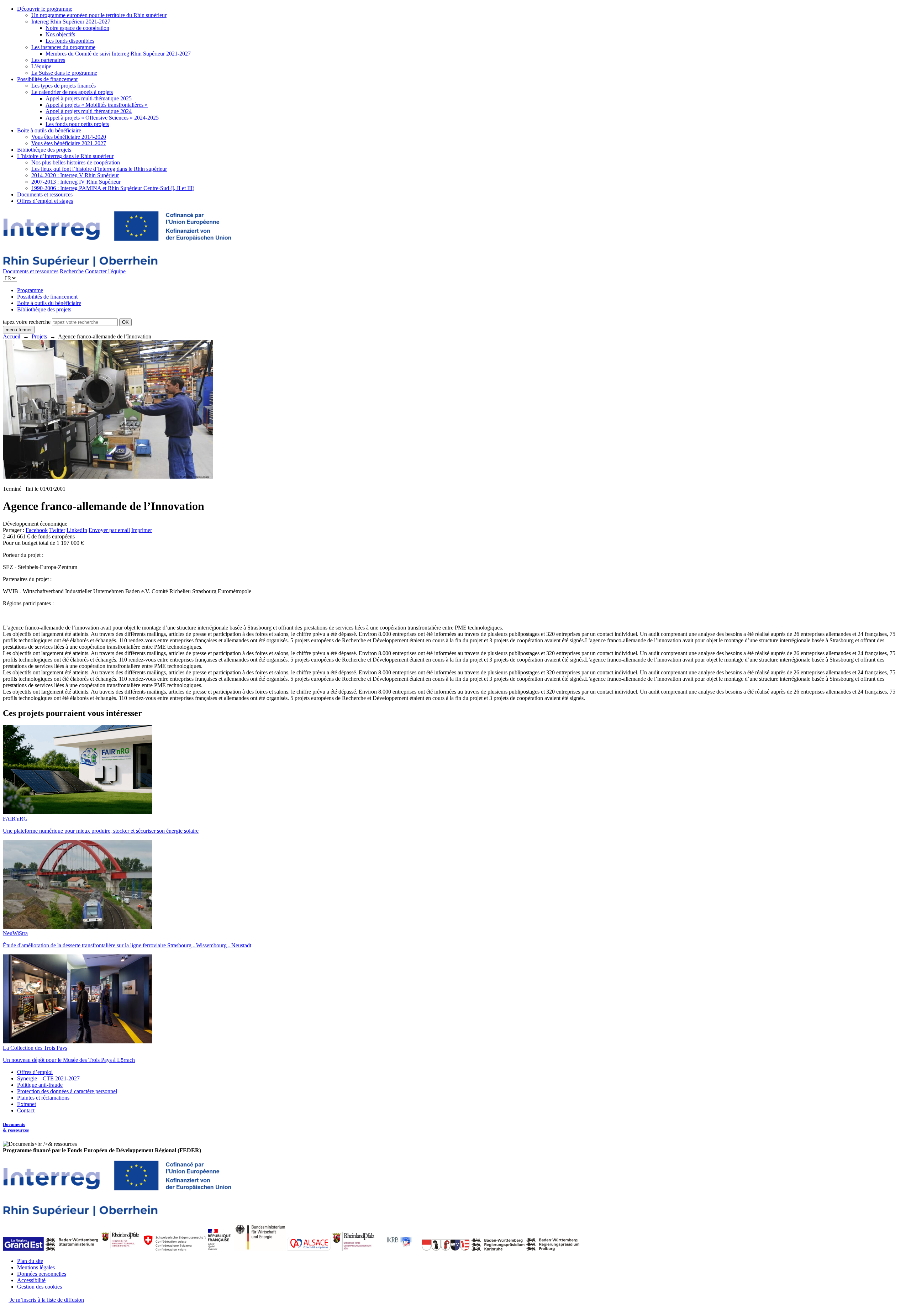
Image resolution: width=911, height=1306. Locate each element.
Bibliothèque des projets (44, 150)
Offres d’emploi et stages (45, 201)
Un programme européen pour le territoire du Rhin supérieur (99, 15)
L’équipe (41, 66)
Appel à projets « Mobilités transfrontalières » (97, 105)
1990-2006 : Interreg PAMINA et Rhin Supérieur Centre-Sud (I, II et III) (112, 188)
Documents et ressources (45, 194)
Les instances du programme (63, 47)
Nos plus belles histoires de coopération (75, 162)
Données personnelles (41, 1274)
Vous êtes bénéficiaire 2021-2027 (68, 143)
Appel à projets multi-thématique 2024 (89, 111)
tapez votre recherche (27, 322)
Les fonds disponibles (70, 41)
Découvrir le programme (44, 9)
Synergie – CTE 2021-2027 (48, 1078)
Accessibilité (31, 1280)
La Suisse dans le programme (64, 73)
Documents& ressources (16, 1127)
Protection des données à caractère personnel (67, 1091)
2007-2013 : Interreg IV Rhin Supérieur (76, 182)
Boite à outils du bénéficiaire (49, 130)
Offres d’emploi (35, 1072)
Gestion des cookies (39, 1287)
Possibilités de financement (47, 79)
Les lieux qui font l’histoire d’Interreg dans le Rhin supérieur (99, 169)
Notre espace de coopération (77, 28)
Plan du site (30, 1261)
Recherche (72, 271)
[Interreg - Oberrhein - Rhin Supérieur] (117, 265)
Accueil (11, 336)
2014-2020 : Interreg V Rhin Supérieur (75, 175)
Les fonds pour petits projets (77, 124)
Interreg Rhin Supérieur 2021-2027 (70, 22)
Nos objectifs (60, 34)
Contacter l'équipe (105, 271)
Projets (39, 336)
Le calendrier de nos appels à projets (72, 92)
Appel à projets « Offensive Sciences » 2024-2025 (102, 118)
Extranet (26, 1104)
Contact (26, 1110)
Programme (30, 290)
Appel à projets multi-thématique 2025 (89, 98)
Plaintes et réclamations (43, 1098)
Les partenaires (48, 60)
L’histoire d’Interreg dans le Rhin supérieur (65, 156)
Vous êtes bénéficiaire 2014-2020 (68, 137)
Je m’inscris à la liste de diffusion (46, 1300)
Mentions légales (36, 1267)
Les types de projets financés (63, 86)
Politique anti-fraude (40, 1085)
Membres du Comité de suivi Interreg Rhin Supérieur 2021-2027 (118, 54)
